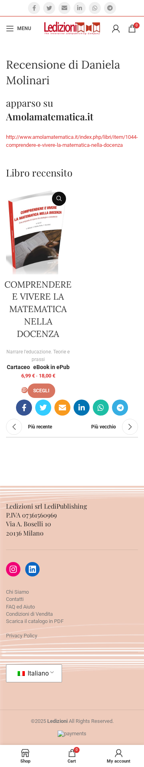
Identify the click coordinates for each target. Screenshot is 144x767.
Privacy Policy (21, 636)
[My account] (116, 28)
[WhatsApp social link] (95, 8)
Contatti (15, 599)
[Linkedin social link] (80, 8)
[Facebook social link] (34, 8)
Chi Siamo (17, 592)
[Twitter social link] (49, 8)
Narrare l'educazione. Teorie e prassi (38, 356)
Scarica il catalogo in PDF (35, 621)
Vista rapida (59, 199)
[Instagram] (13, 569)
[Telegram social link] (110, 8)
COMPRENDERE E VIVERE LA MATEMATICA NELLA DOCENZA (38, 309)
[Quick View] (24, 390)
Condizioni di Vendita (29, 614)
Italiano (37, 673)
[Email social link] (64, 8)
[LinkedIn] (32, 569)
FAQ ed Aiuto (20, 607)
